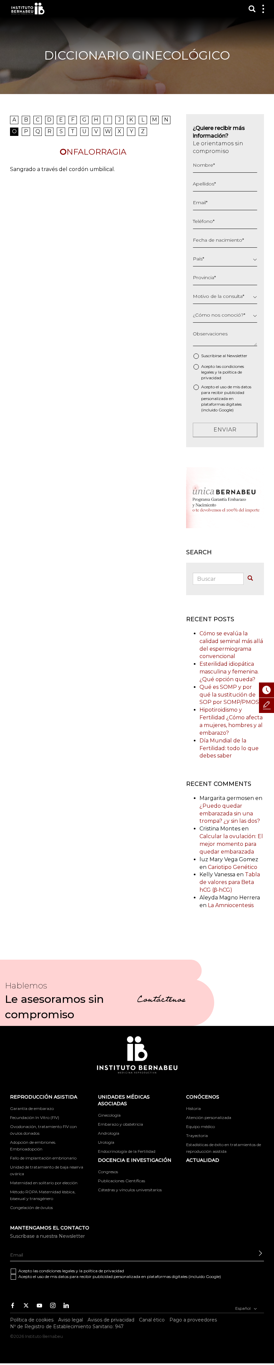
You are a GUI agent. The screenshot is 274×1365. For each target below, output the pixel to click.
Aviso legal (70, 1320)
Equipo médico (200, 1126)
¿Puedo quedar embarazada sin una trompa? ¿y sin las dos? (229, 813)
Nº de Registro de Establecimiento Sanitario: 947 (67, 1326)
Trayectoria (197, 1135)
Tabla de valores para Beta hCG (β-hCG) (229, 882)
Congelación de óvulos (31, 1207)
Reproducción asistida (43, 1097)
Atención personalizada (208, 1117)
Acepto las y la (222, 372)
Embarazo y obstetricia (120, 1124)
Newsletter (237, 355)
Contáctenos (161, 1000)
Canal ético (152, 1320)
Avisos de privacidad (111, 1320)
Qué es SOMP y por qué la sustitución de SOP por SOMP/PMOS (229, 695)
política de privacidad (104, 1270)
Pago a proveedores (193, 1320)
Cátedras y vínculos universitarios (130, 1189)
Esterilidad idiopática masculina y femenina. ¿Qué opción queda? (229, 671)
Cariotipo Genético (232, 867)
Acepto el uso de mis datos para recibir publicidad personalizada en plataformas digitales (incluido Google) (226, 398)
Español (243, 1308)
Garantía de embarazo (32, 1108)
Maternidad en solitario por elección (44, 1182)
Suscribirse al (224, 355)
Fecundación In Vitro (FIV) (34, 1117)
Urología (106, 1142)
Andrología (108, 1133)
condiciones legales (57, 1270)
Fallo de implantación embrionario (43, 1157)
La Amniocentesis (231, 905)
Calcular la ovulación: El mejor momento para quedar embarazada (231, 844)
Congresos (108, 1171)
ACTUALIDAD (202, 1160)
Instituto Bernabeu (28, 8)
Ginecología (109, 1115)
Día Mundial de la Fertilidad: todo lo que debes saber (229, 748)
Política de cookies (31, 1320)
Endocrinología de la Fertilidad (126, 1151)
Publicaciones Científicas (121, 1180)
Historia (193, 1108)
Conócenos (202, 1097)
